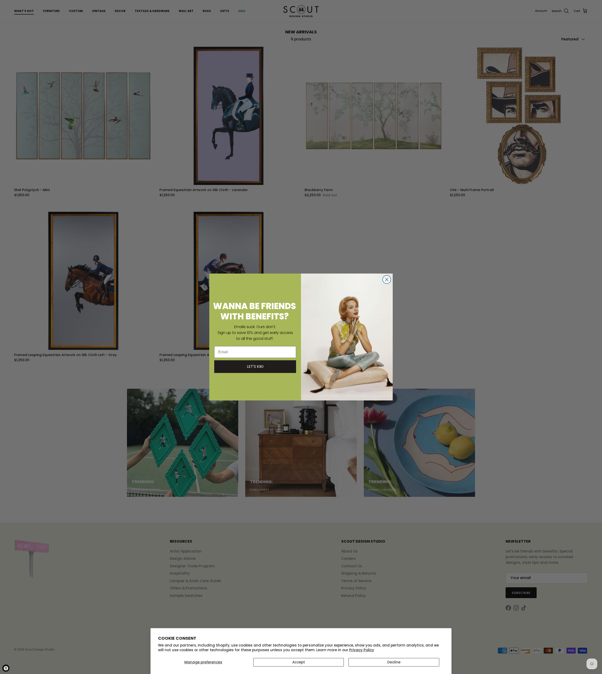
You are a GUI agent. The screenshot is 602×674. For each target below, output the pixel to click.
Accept (298, 662)
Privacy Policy (361, 649)
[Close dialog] (387, 279)
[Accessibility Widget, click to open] (5, 668)
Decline (393, 662)
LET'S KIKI (255, 366)
